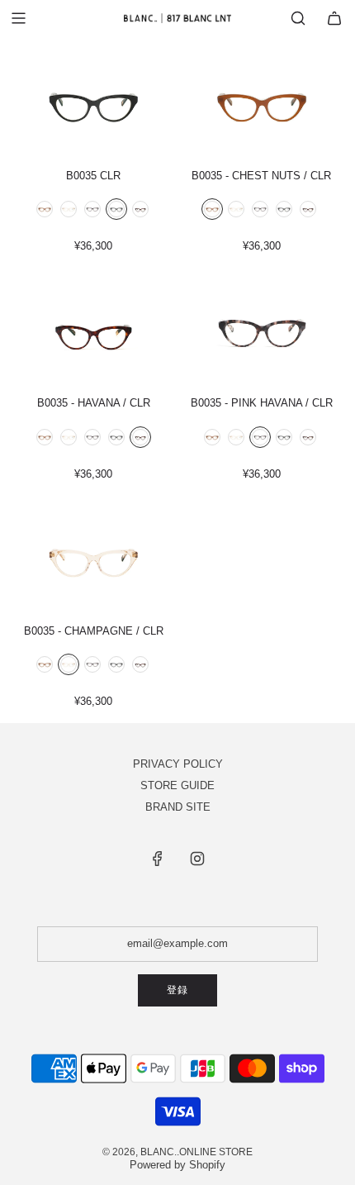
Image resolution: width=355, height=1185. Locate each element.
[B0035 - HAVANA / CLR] (93, 331)
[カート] (334, 18)
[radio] (44, 210)
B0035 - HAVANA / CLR (93, 403)
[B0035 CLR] (93, 103)
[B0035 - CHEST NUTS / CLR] (262, 103)
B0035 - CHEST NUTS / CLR (261, 175)
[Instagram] (197, 858)
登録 (177, 990)
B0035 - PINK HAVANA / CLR (262, 403)
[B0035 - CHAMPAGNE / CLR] (93, 558)
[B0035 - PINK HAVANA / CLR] (262, 331)
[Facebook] (158, 858)
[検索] (298, 18)
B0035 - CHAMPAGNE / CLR (93, 631)
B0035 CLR (93, 175)
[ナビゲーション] (18, 18)
